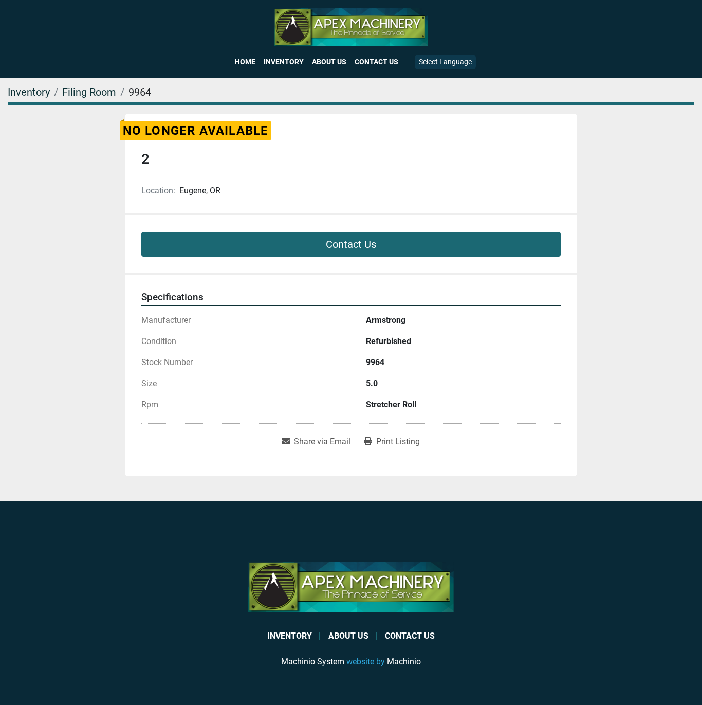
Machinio (404, 661)
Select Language (445, 62)
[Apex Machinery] (351, 586)
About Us (329, 62)
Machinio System (312, 661)
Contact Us (376, 62)
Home (245, 62)
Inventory (284, 62)
